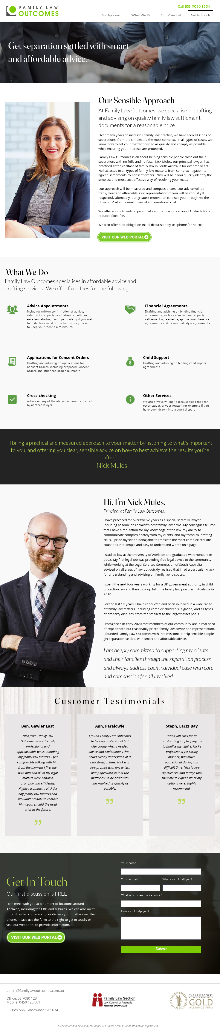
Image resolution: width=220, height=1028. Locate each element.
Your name (128, 863)
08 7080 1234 (28, 998)
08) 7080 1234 (198, 6)
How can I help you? (135, 911)
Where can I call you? (177, 879)
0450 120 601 (29, 1002)
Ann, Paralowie (109, 726)
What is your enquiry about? (140, 895)
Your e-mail (129, 879)
